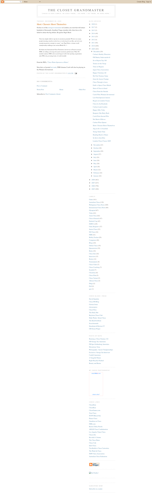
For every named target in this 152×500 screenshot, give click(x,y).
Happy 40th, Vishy (99, 110)
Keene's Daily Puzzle (95, 426)
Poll (90, 286)
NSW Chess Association (96, 454)
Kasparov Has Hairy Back (101, 113)
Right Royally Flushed (96, 360)
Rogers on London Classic (101, 101)
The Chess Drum (94, 440)
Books (91, 259)
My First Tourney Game (100, 76)
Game (91, 199)
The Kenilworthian (95, 321)
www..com (96, 373)
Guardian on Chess (95, 421)
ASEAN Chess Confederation (98, 429)
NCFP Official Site (95, 416)
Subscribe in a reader (95, 489)
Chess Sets (92, 254)
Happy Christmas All (99, 73)
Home (61, 89)
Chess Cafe (92, 443)
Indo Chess (92, 445)
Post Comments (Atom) (53, 94)
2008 (93, 180)
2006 (93, 186)
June (95, 160)
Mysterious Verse (94, 347)
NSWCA (91, 224)
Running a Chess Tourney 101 (99, 339)
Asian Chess (93, 216)
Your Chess (92, 413)
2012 (93, 39)
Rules (91, 251)
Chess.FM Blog (94, 302)
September (97, 151)
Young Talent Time (99, 132)
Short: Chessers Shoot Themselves (104, 125)
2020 (93, 24)
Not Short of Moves (99, 119)
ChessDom (92, 405)
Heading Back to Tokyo (100, 135)
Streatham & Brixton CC (97, 326)
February (96, 173)
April (95, 166)
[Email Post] (76, 73)
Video (91, 213)
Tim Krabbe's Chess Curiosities (99, 448)
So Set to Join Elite (99, 138)
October (96, 148)
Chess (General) (94, 218)
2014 (93, 33)
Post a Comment (42, 86)
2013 (93, 36)
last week (54, 67)
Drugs (91, 283)
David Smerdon (94, 299)
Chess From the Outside (100, 91)
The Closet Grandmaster (76, 10)
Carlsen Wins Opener (99, 122)
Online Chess (93, 245)
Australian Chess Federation (98, 456)
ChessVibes (93, 310)
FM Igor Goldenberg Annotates (99, 344)
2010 (93, 46)
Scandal (91, 270)
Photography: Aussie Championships (101, 350)
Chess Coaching (94, 267)
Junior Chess (93, 229)
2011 (93, 43)
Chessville (92, 435)
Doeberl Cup (93, 221)
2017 (93, 27)
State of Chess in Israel (100, 88)
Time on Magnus (98, 67)
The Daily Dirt (93, 312)
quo (90, 289)
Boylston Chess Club (96, 315)
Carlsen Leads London (100, 107)
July (95, 157)
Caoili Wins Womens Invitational (103, 94)
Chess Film (92, 275)
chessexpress (93, 307)
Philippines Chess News (96, 205)
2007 (93, 183)
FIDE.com (92, 424)
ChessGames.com (94, 410)
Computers (92, 240)
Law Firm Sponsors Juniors (101, 97)
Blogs (91, 243)
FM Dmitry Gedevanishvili (101, 57)
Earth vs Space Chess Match (102, 85)
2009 (93, 49)
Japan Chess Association (101, 70)
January (96, 176)
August (95, 154)
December (96, 51)
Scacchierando (93, 323)
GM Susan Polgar (94, 329)
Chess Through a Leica (100, 82)
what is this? (96, 394)
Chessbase (92, 273)
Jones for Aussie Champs (101, 79)
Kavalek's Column (95, 437)
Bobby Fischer (93, 237)
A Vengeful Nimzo (95, 358)
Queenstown (93, 248)
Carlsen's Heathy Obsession (101, 54)
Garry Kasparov (94, 226)
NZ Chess (92, 232)
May (95, 163)
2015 (93, 30)
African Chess (93, 281)
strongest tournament (55, 27)
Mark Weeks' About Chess (97, 318)
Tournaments (93, 262)
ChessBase (92, 407)
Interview (92, 256)
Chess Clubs (93, 264)
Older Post (82, 89)
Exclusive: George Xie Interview (99, 352)
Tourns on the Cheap (99, 63)
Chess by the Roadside (100, 104)
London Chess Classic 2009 (102, 141)
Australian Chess (94, 202)
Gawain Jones (93, 304)
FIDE (90, 235)
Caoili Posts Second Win (101, 116)
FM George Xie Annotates (97, 341)
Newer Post (40, 89)
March (95, 170)
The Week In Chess (95, 451)
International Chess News (97, 207)
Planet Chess (93, 418)
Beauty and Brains (95, 363)
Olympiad (92, 210)
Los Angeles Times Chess (97, 432)
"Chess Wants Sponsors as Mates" (58, 62)
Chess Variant (93, 278)
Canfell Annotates (95, 355)
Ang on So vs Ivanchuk (100, 128)
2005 (93, 189)
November (96, 145)
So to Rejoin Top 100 (100, 60)
